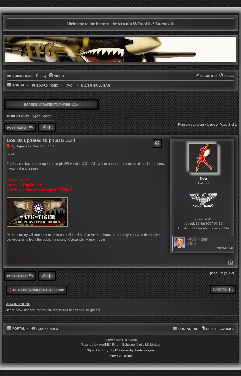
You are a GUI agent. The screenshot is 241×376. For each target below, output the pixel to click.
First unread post (191, 124)
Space (46, 116)
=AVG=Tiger (197, 239)
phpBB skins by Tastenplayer (132, 350)
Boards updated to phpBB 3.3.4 (51, 104)
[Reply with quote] (157, 143)
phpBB (104, 344)
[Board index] (120, 49)
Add (231, 247)
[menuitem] (40, 76)
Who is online (18, 304)
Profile (221, 247)
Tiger (35, 116)
